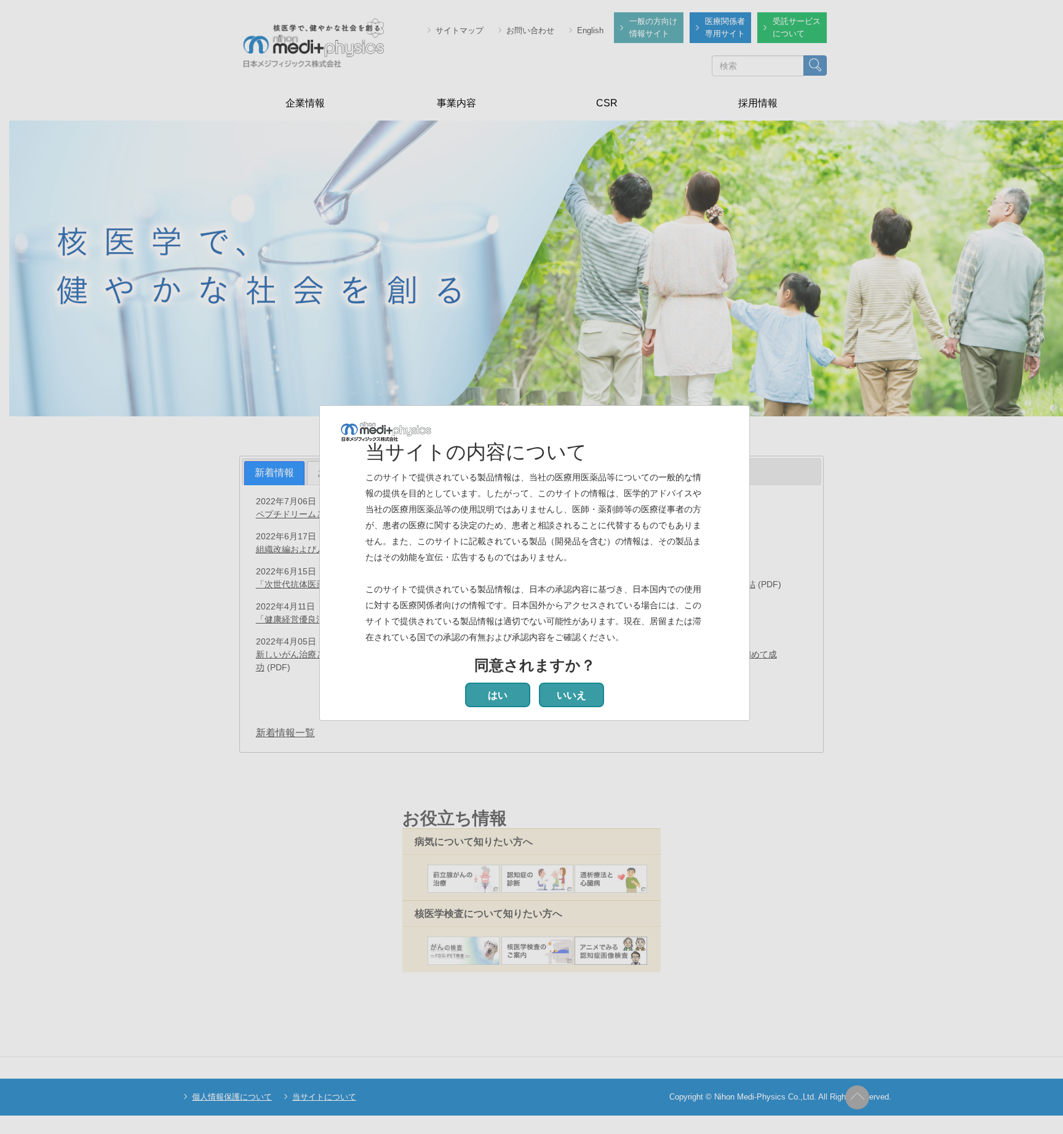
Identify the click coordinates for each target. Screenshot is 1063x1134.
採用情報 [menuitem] (758, 103)
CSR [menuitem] (607, 103)
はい (498, 695)
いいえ (571, 695)
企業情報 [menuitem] (305, 103)
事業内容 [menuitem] (456, 103)
